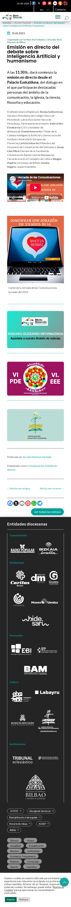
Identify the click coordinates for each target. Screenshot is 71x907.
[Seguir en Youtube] (49, 3)
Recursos (14, 851)
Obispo (30, 840)
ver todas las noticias (47, 512)
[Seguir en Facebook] (34, 3)
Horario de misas (18, 823)
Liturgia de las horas (40, 811)
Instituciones (33, 851)
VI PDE (14, 811)
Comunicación (36, 465)
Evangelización (36, 846)
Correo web (33, 861)
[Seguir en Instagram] (44, 3)
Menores (14, 861)
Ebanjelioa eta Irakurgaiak (23, 817)
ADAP (42, 823)
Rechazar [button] (23, 899)
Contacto (60, 9)
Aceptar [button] (11, 899)
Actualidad (15, 846)
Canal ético (31, 867)
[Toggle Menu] (57, 16)
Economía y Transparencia (23, 856)
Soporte (14, 867)
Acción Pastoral (32, 456)
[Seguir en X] (39, 3)
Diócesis (14, 840)
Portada (46, 456)
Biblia (13, 830)
